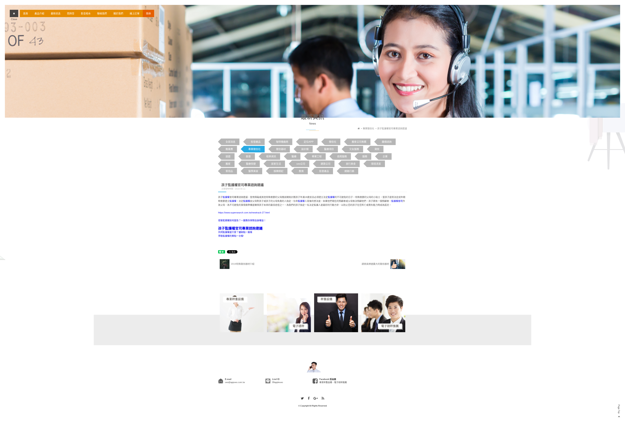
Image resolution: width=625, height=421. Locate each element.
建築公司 (325, 163)
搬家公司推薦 (359, 141)
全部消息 (230, 141)
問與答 (70, 13)
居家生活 (276, 163)
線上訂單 (134, 13)
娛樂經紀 (278, 171)
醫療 (294, 156)
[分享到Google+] (315, 398)
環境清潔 (376, 163)
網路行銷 (349, 171)
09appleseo (277, 382)
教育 (301, 171)
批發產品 (256, 141)
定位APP (308, 141)
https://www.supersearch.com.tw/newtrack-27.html (244, 212)
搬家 (228, 163)
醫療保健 (251, 163)
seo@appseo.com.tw (235, 382)
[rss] (323, 398)
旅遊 (228, 156)
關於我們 (118, 13)
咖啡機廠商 (282, 141)
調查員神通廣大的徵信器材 (376, 264)
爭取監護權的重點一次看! (231, 236)
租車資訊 (271, 156)
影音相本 (86, 13)
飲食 (248, 156)
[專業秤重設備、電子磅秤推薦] (312, 367)
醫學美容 (253, 171)
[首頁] (359, 128)
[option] (241, 312)
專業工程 (317, 156)
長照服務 (342, 156)
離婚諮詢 (387, 141)
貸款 (377, 149)
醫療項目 (329, 149)
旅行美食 (351, 163)
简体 (148, 13)
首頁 (25, 13)
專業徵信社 (368, 128)
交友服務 (354, 149)
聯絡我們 (102, 13)
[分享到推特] (302, 398)
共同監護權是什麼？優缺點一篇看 (235, 232)
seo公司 (300, 163)
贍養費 (229, 149)
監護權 (226, 197)
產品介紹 (39, 13)
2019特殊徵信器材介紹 (242, 264)
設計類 (305, 149)
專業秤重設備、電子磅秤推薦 (333, 382)
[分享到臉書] (309, 398)
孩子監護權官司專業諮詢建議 (240, 228)
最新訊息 (56, 13)
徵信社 (332, 141)
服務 (364, 156)
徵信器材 (281, 149)
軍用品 (229, 171)
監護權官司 (397, 201)
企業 (385, 156)
